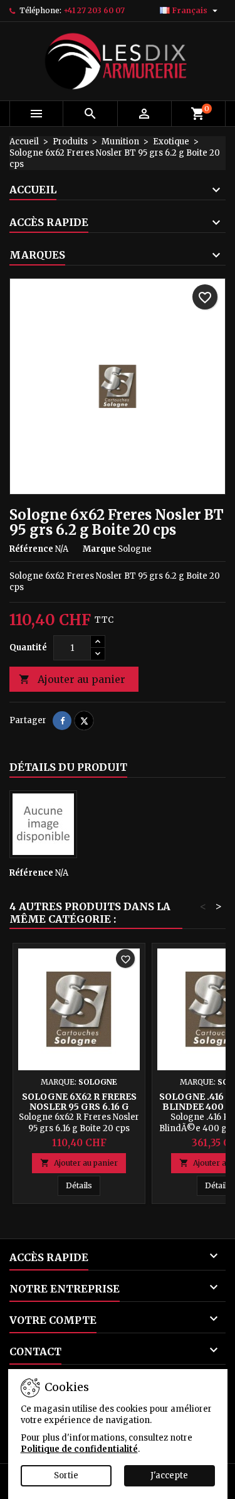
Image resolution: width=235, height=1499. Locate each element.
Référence (31, 549)
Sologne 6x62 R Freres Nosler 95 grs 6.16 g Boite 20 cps (79, 1106)
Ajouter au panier (72, 679)
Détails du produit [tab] (68, 767)
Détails (83, 1185)
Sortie (66, 1475)
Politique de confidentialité (79, 1449)
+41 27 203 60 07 (94, 10)
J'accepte (169, 1475)
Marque (99, 549)
